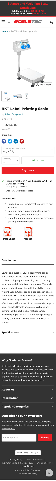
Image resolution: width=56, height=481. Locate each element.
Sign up (44, 437)
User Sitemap (28, 466)
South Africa (26, 452)
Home (5, 31)
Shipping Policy (44, 462)
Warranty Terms (9, 462)
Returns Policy (26, 462)
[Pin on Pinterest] (22, 141)
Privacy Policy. (8, 428)
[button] (28, 260)
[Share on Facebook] (4, 141)
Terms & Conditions (34, 459)
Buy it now (28, 170)
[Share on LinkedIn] (15, 141)
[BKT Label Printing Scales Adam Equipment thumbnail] (7, 96)
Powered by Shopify (28, 473)
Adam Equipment (14, 114)
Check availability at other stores (19, 191)
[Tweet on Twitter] (10, 141)
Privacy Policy (15, 459)
